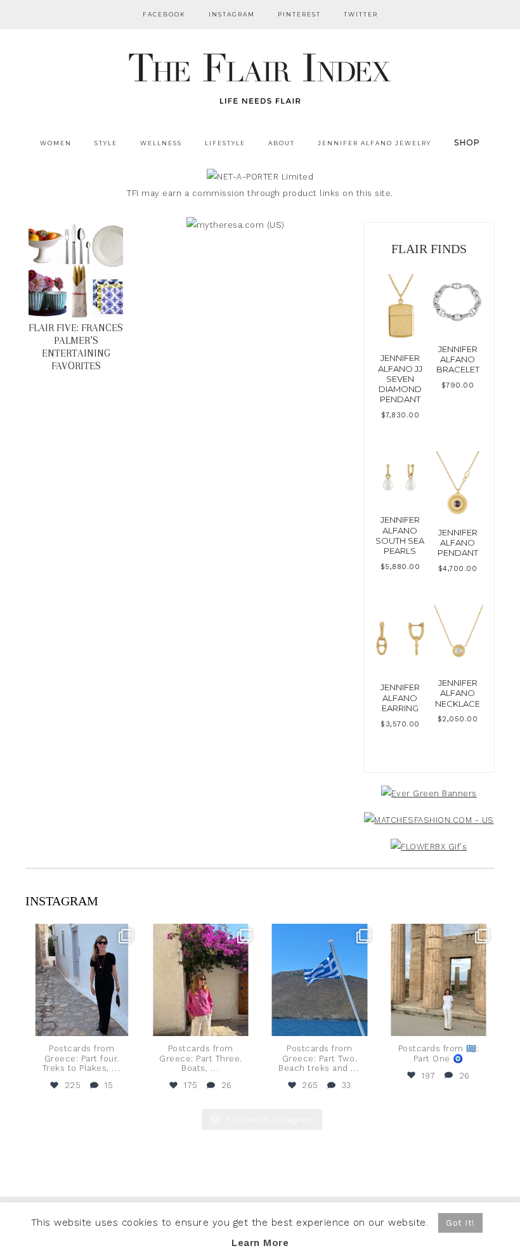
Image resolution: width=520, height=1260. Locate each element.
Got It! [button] (460, 1223)
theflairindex (80, 935)
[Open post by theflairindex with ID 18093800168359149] (319, 980)
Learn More (260, 1243)
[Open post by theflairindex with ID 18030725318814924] (438, 980)
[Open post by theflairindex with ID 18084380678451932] (81, 980)
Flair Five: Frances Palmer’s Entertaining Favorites (76, 347)
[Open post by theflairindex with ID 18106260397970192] (201, 980)
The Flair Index (260, 76)
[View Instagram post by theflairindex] (127, 1024)
